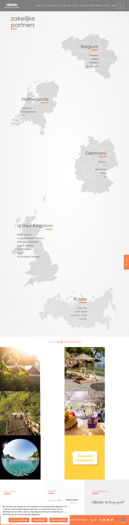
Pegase (95, 59)
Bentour (103, 162)
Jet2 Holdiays (23, 249)
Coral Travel (81, 311)
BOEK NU (126, 262)
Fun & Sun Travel (78, 315)
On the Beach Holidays (28, 256)
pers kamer (10, 491)
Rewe (104, 173)
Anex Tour (82, 308)
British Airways (24, 234)
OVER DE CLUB (41, 6)
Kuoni (20, 253)
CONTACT (106, 6)
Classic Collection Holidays (30, 238)
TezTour (83, 319)
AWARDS (98, 6)
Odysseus (94, 62)
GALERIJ (75, 6)
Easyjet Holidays (25, 245)
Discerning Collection (27, 242)
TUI (23, 115)
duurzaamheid (99, 491)
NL (120, 6)
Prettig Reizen (29, 111)
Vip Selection (92, 66)
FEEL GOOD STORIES (86, 6)
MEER (114, 6)
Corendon (94, 55)
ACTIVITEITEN (52, 6)
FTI (105, 166)
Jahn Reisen (101, 169)
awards (52, 491)
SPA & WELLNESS (65, 6)
